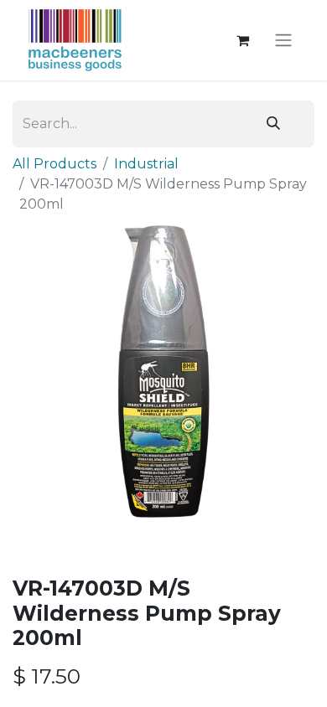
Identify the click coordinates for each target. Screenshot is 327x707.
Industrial (146, 164)
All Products (54, 164)
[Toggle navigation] (283, 41)
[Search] (273, 124)
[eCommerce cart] (242, 40)
